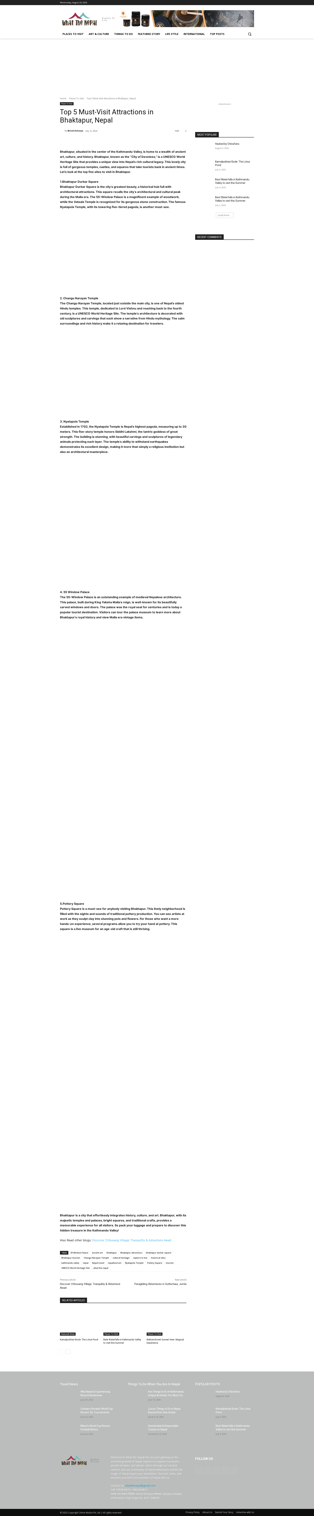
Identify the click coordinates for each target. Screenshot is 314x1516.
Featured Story (68, 1334)
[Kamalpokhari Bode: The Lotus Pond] (80, 1322)
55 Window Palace (79, 1252)
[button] (249, 34)
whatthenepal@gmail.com (140, 1485)
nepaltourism (114, 1262)
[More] (136, 140)
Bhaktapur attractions (131, 1252)
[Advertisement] (157, 65)
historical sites (158, 1257)
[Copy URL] (128, 140)
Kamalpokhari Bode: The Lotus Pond (79, 1339)
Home (63, 98)
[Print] (119, 140)
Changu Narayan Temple (96, 1257)
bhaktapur (111, 1252)
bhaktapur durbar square (158, 1252)
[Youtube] (252, 3)
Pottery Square (154, 1262)
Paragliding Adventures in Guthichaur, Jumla (160, 1284)
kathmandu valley (70, 1262)
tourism (170, 1262)
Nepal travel (98, 1262)
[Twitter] (247, 3)
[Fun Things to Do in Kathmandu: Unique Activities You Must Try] (136, 1396)
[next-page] (68, 1351)
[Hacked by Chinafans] (204, 148)
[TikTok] (242, 3)
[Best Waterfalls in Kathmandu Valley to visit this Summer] (123, 1322)
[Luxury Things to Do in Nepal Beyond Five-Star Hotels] (136, 1413)
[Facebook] (232, 3)
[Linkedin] (111, 140)
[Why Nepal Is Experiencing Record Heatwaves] (69, 1396)
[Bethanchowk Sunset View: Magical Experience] (166, 1322)
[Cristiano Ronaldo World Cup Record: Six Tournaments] (69, 1413)
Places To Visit (76, 98)
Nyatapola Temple (134, 1262)
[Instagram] (237, 3)
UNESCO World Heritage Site (75, 1268)
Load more (223, 215)
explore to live (140, 1257)
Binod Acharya (75, 130)
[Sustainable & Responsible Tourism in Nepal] (136, 1430)
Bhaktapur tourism (70, 1257)
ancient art (97, 1252)
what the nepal (100, 1268)
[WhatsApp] (102, 140)
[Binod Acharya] (62, 131)
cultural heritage (121, 1257)
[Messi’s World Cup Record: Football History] (69, 1430)
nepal (85, 1262)
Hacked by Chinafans (227, 143)
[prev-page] (62, 1351)
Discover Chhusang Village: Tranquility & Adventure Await (131, 1240)
